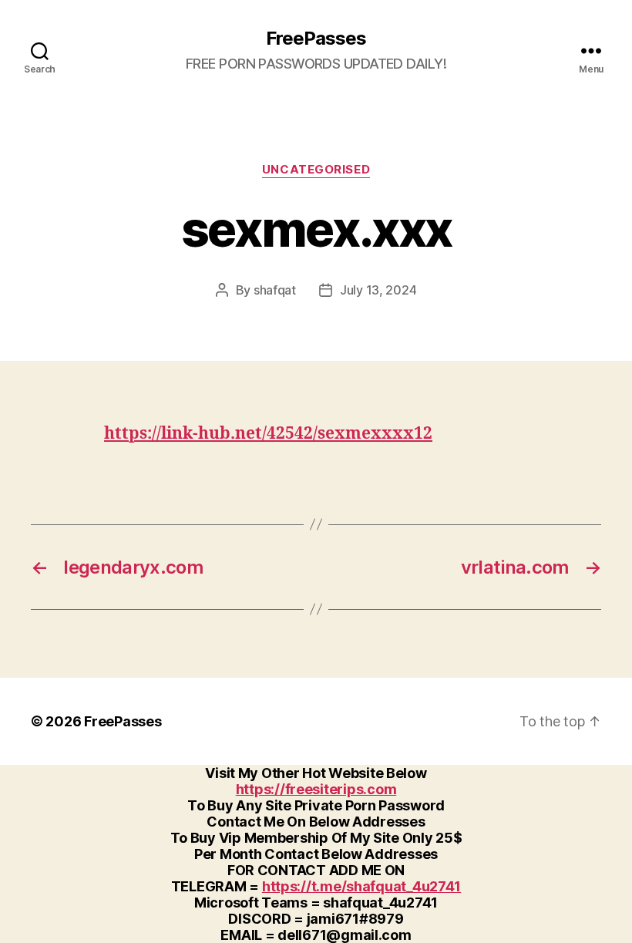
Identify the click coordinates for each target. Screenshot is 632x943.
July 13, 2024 (378, 290)
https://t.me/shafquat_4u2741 (361, 886)
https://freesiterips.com (316, 789)
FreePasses (316, 38)
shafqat (275, 290)
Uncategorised (316, 170)
